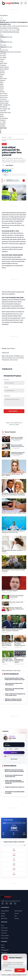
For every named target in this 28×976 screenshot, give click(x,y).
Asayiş (2, 88)
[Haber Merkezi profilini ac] (3, 165)
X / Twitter (3, 122)
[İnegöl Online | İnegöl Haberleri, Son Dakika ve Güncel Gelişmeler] (10, 3)
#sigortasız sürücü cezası (10, 360)
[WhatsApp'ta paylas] (8, 170)
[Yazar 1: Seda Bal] (2, 756)
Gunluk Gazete (4, 938)
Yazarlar (12, 32)
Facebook (3, 120)
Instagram (3, 124)
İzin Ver (20, 970)
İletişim (2, 116)
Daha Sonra (8, 970)
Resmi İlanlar (3, 63)
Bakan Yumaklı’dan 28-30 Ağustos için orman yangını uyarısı (15, 694)
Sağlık (1, 84)
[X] (14, 130)
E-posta (6, 387)
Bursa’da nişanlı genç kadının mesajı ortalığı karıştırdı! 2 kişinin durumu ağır (15, 678)
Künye (1, 114)
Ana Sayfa (3, 55)
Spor (1, 76)
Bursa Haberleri (4, 69)
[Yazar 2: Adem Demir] (3, 756)
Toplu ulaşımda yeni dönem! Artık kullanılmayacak (13, 684)
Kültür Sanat (3, 78)
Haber (9, 137)
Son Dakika (3, 32)
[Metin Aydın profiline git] (5, 738)
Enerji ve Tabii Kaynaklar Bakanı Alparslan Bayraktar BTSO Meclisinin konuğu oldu (14, 782)
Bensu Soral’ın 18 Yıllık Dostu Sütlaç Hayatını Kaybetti (14, 689)
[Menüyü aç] (25, 2)
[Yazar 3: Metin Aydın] (5, 756)
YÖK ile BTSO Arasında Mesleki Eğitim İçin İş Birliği (14, 792)
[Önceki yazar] (21, 731)
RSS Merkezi (3, 107)
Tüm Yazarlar (14, 759)
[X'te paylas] (5, 170)
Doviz (2, 925)
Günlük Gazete (4, 103)
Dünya (2, 86)
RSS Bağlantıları (5, 950)
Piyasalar (16, 32)
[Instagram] (14, 132)
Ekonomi (2, 72)
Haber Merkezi (9, 165)
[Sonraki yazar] (24, 731)
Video (8, 32)
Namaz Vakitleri (4, 101)
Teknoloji (2, 80)
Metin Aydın (12, 738)
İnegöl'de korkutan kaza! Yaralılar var (14, 787)
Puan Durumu (4, 97)
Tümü (24, 845)
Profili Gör (14, 752)
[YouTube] (14, 133)
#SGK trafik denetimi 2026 (9, 356)
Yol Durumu (3, 99)
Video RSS (3, 110)
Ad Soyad (6, 379)
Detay (24, 822)
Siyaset (2, 74)
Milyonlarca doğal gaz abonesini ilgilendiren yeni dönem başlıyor (13, 699)
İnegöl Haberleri (4, 67)
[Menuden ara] (18, 30)
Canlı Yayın (3, 128)
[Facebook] (14, 129)
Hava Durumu (4, 95)
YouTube (2, 126)
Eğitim (2, 82)
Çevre (1, 90)
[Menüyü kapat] (1, 18)
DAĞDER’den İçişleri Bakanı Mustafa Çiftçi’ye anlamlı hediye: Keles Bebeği (14, 770)
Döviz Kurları (3, 93)
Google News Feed (5, 112)
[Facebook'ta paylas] (3, 170)
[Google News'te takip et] (10, 170)
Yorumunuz (7, 395)
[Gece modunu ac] (21, 2)
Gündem (2, 71)
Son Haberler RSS (5, 109)
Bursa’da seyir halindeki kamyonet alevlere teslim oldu (14, 776)
